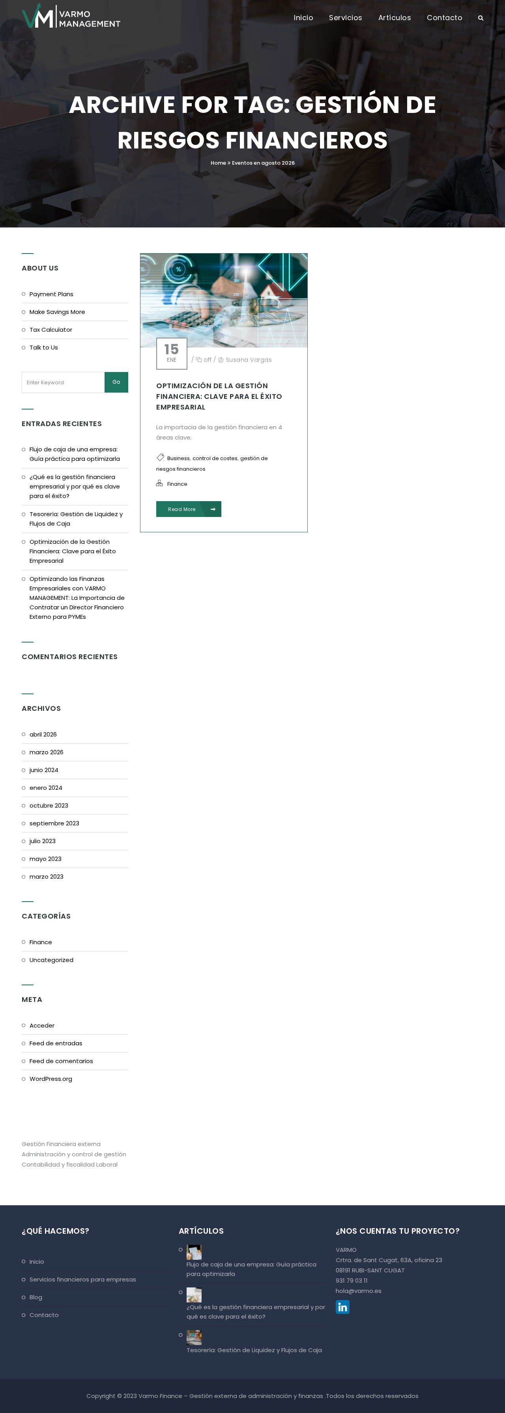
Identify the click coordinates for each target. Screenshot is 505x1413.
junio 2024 (44, 770)
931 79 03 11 (352, 1280)
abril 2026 (43, 734)
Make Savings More (57, 312)
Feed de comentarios (61, 1061)
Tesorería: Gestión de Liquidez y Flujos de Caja (76, 519)
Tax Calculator (51, 329)
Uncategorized (51, 960)
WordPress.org (51, 1079)
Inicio (303, 18)
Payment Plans (51, 294)
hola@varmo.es (359, 1291)
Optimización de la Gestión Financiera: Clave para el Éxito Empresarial (219, 396)
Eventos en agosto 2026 (263, 163)
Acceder (42, 1025)
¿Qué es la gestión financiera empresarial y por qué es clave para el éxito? (75, 486)
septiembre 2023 (54, 823)
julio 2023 (43, 841)
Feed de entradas (56, 1043)
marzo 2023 (47, 876)
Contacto (444, 18)
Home (218, 163)
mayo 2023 (46, 859)
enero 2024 (46, 788)
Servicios (346, 18)
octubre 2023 (49, 805)
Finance (177, 484)
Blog (36, 1297)
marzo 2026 (47, 752)
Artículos (394, 18)
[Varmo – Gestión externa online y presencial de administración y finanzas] (71, 14)
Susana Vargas (249, 360)
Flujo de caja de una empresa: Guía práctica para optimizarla (75, 454)
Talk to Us (44, 347)
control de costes (215, 458)
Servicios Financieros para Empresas (83, 1279)
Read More (182, 509)
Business (178, 458)
